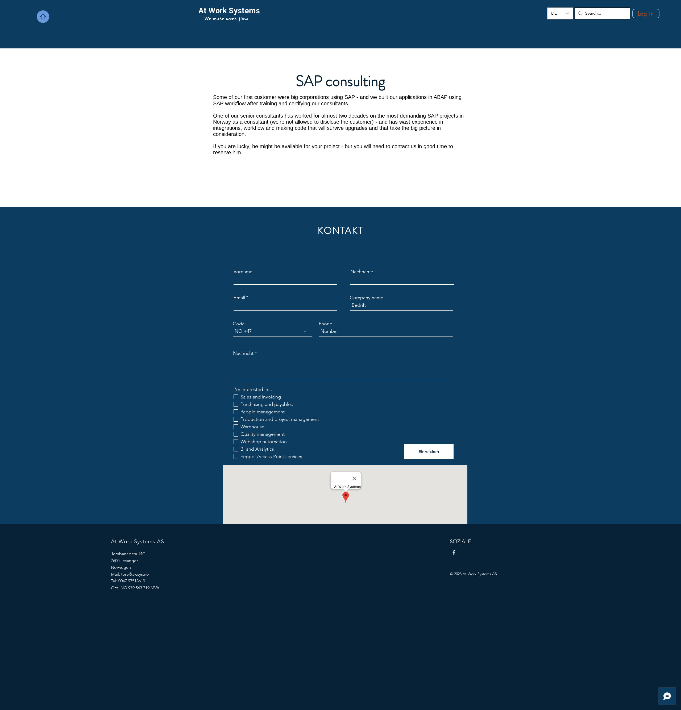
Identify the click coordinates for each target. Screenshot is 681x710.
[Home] (43, 16)
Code (239, 323)
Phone (325, 323)
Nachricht (243, 353)
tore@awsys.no (135, 574)
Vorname (243, 271)
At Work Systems (229, 10)
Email (239, 297)
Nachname (361, 271)
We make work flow (226, 18)
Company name (366, 297)
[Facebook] (454, 552)
